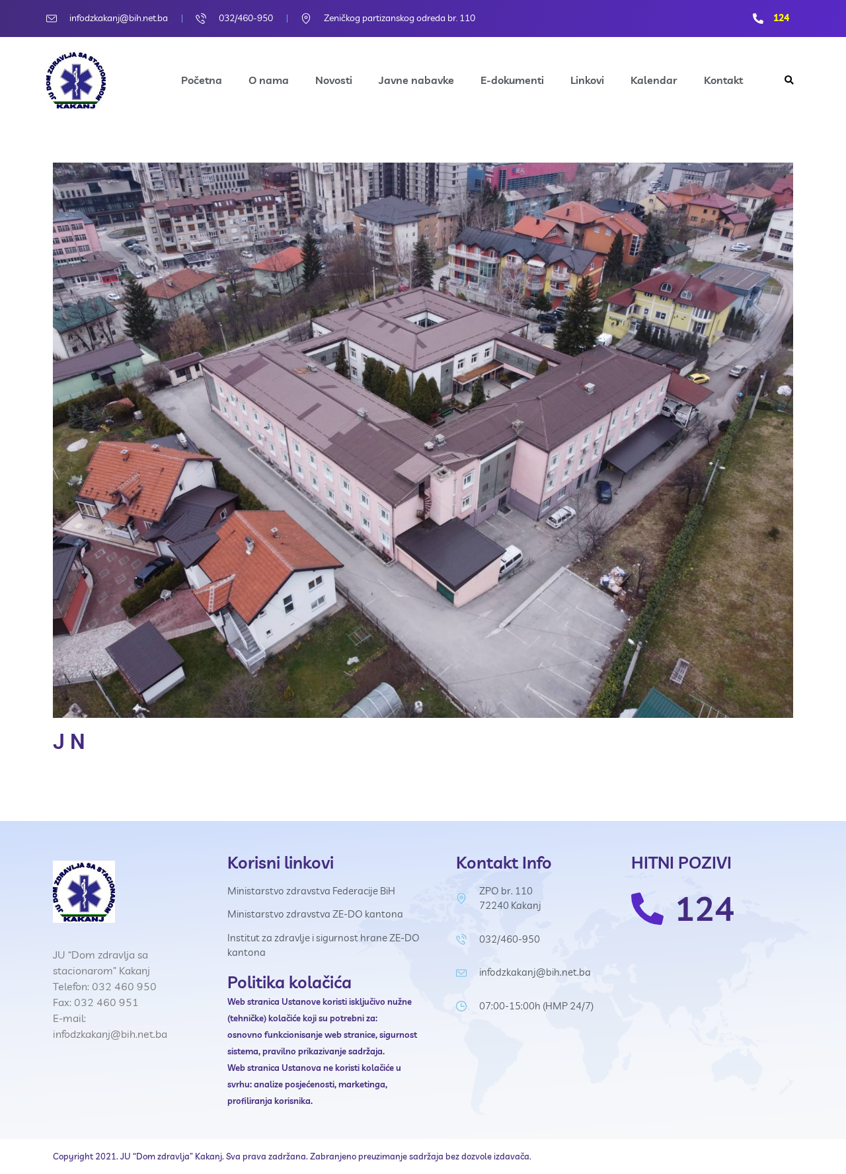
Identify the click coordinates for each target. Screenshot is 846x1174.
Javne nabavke (416, 80)
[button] (789, 80)
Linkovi (587, 80)
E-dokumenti (512, 80)
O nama (269, 80)
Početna (201, 80)
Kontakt (723, 80)
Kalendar (654, 80)
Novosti (333, 80)
